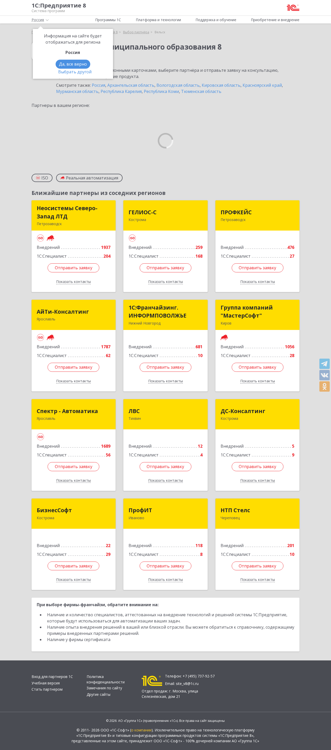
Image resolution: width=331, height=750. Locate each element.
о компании (141, 730)
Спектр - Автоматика (67, 411)
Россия (98, 85)
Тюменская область (201, 91)
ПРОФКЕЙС (236, 212)
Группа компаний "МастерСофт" (247, 311)
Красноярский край (262, 85)
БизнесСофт (54, 510)
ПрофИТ (140, 510)
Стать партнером (47, 689)
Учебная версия (46, 683)
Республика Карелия (121, 91)
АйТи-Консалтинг (63, 311)
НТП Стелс (235, 510)
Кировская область (221, 85)
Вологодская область (178, 85)
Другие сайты (98, 694)
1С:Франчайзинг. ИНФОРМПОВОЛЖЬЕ (157, 311)
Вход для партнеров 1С (52, 676)
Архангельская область (130, 85)
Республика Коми (161, 91)
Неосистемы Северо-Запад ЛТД (67, 212)
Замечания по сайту (104, 687)
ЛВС (134, 411)
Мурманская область (77, 91)
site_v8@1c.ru (187, 683)
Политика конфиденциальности (106, 679)
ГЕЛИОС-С (142, 212)
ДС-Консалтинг (243, 411)
